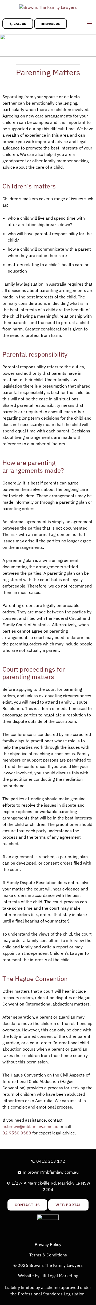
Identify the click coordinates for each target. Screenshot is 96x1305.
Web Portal (68, 1205)
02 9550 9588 (16, 1133)
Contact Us (27, 1205)
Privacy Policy (48, 1244)
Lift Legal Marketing (59, 1275)
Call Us (19, 24)
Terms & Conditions (48, 1254)
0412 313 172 (50, 1161)
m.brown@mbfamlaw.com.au (30, 1126)
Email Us (52, 24)
